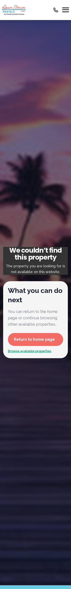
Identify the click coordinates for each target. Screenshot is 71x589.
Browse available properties (29, 351)
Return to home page (34, 339)
